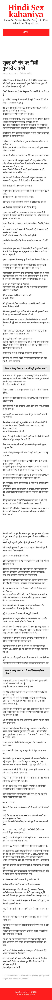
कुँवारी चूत (35, 975)
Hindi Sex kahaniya (26, 10)
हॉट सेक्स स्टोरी (23, 978)
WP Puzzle (30, 994)
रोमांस (10, 978)
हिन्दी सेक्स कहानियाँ (26, 73)
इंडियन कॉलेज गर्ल (26, 975)
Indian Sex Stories (13, 975)
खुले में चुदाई (42, 975)
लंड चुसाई (15, 978)
